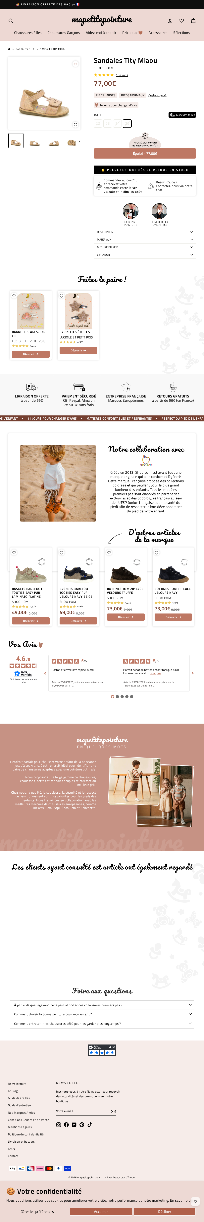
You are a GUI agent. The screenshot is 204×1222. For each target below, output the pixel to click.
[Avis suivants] (193, 673)
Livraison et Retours (21, 1141)
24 (117, 123)
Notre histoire (17, 1083)
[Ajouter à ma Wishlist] (75, 64)
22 (98, 123)
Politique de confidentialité (26, 1134)
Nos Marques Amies (21, 1112)
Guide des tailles (19, 1098)
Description (105, 232)
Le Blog (13, 1091)
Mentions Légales (20, 1127)
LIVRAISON (103, 254)
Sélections (181, 32)
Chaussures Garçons (64, 32)
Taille (144, 115)
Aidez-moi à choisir (101, 32)
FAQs (11, 1148)
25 (127, 123)
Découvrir (28, 354)
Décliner (164, 1211)
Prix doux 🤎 (132, 32)
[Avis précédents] (45, 673)
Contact (13, 1156)
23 (108, 123)
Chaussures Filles (28, 32)
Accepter (101, 1211)
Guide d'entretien (19, 1105)
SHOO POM (104, 68)
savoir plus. (184, 1200)
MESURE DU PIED (107, 247)
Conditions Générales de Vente (28, 1119)
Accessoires (158, 32)
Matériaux (104, 239)
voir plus (155, 673)
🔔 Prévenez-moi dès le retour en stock (144, 170)
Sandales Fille (25, 49)
